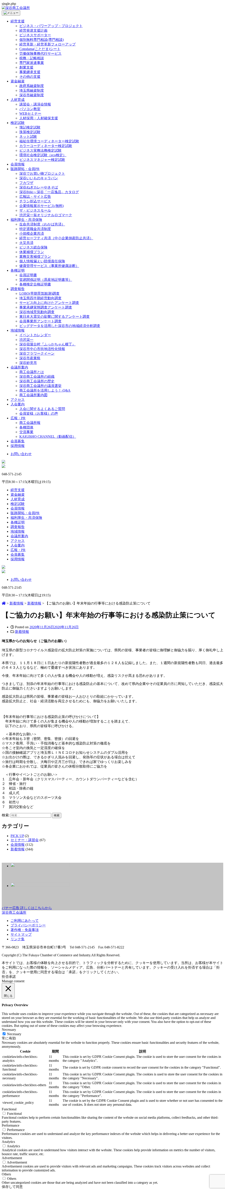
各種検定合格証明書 (35, 284)
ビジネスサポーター (35, 35)
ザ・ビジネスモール (35, 210)
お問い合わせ (21, 454)
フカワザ (26, 183)
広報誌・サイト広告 (35, 196)
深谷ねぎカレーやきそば (38, 187)
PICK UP (17, 836)
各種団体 (26, 427)
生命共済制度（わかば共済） (42, 224)
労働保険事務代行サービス (40, 53)
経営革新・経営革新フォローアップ (47, 44)
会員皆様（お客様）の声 (38, 413)
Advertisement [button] (12, 1158)
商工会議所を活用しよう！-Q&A (45, 390)
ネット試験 (28, 136)
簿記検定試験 (29, 127)
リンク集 (18, 939)
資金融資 (18, 81)
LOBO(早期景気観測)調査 (39, 293)
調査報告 (18, 289)
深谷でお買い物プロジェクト (42, 173)
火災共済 (26, 243)
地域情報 (18, 330)
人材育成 (18, 100)
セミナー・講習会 (25, 840)
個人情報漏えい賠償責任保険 (42, 261)
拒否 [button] (5, 977)
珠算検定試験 (29, 132)
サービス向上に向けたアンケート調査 (49, 303)
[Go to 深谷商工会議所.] (4, 603)
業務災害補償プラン (35, 256)
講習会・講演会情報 (35, 104)
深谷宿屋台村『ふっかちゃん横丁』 (47, 344)
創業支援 (26, 67)
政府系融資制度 (31, 86)
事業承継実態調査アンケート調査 (45, 307)
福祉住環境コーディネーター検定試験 (49, 141)
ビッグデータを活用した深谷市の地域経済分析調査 (59, 326)
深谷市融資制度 (31, 95)
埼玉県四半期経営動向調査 (40, 298)
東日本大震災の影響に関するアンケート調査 (54, 316)
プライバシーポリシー (28, 925)
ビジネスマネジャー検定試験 (42, 160)
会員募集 (18, 441)
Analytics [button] (8, 1142)
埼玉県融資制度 (31, 90)
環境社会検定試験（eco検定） (42, 155)
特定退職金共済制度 (35, 229)
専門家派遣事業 (31, 63)
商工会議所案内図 (33, 395)
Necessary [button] (9, 1029)
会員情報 (18, 164)
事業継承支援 (29, 72)
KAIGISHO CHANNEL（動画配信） (47, 436)
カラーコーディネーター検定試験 (45, 146)
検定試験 (18, 123)
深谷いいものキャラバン (38, 178)
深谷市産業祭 (29, 358)
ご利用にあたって (25, 920)
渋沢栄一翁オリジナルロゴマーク (45, 215)
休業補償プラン (31, 252)
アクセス (18, 399)
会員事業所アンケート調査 (40, 321)
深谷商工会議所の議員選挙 (40, 386)
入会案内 (18, 404)
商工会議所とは (31, 372)
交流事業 (26, 432)
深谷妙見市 (28, 363)
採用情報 (18, 446)
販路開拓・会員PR (25, 169)
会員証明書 (28, 275)
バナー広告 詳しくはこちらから (27, 908)
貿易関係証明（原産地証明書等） (45, 279)
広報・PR (18, 418)
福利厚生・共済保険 (26, 219)
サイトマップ (21, 934)
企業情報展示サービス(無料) (41, 206)
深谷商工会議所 (14, 912)
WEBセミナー (30, 113)
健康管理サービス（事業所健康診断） (49, 266)
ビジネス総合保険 (33, 247)
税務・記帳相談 (31, 58)
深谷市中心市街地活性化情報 (42, 349)
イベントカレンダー (35, 335)
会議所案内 (19, 367)
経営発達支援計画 (33, 30)
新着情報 (22, 632)
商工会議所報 (29, 423)
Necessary (14, 1034)
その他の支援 (29, 76)
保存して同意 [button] (12, 1187)
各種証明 (18, 270)
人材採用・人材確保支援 (38, 118)
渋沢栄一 (26, 339)
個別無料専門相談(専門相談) (41, 40)
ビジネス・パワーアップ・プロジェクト (51, 26)
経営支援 (18, 21)
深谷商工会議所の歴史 (36, 381)
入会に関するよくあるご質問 (42, 409)
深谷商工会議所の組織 (36, 376)
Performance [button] (10, 1125)
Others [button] (6, 1174)
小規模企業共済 (31, 233)
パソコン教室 (29, 109)
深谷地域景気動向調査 (36, 312)
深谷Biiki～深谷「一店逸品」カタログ (49, 192)
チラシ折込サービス (35, 201)
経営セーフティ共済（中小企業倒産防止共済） (56, 238)
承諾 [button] (12, 977)
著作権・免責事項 (25, 930)
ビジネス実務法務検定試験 (40, 150)
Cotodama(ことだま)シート (39, 49)
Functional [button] (9, 1109)
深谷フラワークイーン (36, 353)
